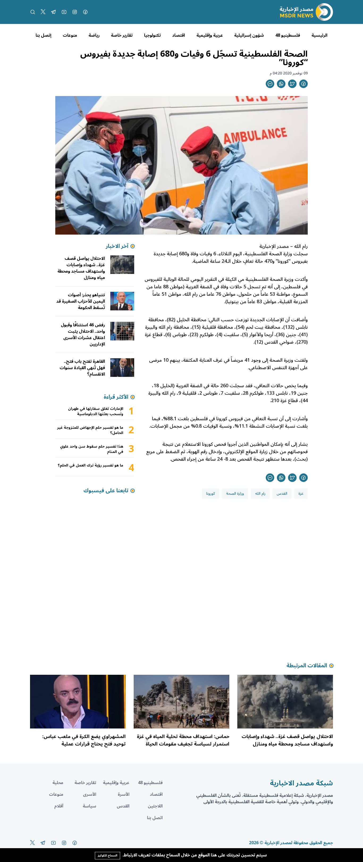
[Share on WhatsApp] (281, 84)
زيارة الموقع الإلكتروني (246, 452)
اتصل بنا (155, 818)
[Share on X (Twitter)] (292, 84)
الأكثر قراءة (116, 397)
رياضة (94, 35)
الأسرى (89, 794)
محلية (57, 783)
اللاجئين (155, 806)
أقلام (58, 806)
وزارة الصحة (235, 493)
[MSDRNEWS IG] (74, 12)
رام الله (260, 493)
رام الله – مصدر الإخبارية (283, 246)
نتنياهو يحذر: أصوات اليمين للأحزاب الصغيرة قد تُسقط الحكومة (80, 301)
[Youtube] (64, 12)
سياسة (89, 806)
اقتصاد (178, 35)
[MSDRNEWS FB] (85, 12)
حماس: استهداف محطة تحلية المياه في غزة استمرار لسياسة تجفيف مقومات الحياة (183, 740)
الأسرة (123, 794)
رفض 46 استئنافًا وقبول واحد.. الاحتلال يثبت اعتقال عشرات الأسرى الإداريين (83, 334)
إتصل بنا (43, 35)
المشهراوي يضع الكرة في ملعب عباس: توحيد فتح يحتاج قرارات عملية (84, 740)
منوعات (70, 35)
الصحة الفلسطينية (264, 279)
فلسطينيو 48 (287, 35)
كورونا (210, 493)
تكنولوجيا (152, 35)
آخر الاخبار (117, 246)
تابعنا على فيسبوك (105, 490)
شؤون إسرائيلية (249, 35)
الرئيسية (319, 35)
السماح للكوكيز (107, 855)
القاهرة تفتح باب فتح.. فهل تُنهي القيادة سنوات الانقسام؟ (82, 368)
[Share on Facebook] (303, 84)
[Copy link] (270, 84)
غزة (300, 493)
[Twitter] (43, 12)
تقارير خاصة (122, 35)
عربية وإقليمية (209, 35)
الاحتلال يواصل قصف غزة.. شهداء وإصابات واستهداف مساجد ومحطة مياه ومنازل (81, 268)
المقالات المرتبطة (306, 665)
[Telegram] (53, 12)
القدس (282, 493)
